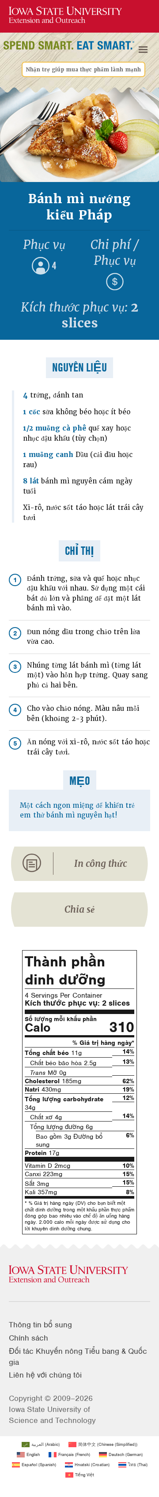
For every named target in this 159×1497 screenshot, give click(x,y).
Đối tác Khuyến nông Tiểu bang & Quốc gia (78, 1356)
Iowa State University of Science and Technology (52, 1414)
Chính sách (28, 1338)
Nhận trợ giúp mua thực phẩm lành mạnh (83, 69)
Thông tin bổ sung (40, 1325)
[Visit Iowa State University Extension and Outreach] (79, 1274)
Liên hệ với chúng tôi (45, 1375)
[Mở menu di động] (143, 50)
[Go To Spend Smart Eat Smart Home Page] (65, 15)
